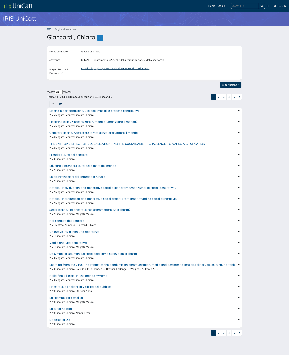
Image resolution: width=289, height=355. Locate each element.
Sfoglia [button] (221, 6)
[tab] (53, 104)
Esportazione (230, 84)
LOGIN (282, 6)
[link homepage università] (18, 5)
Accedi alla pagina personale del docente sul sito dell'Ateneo (115, 68)
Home (211, 6)
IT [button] (268, 6)
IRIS (49, 29)
